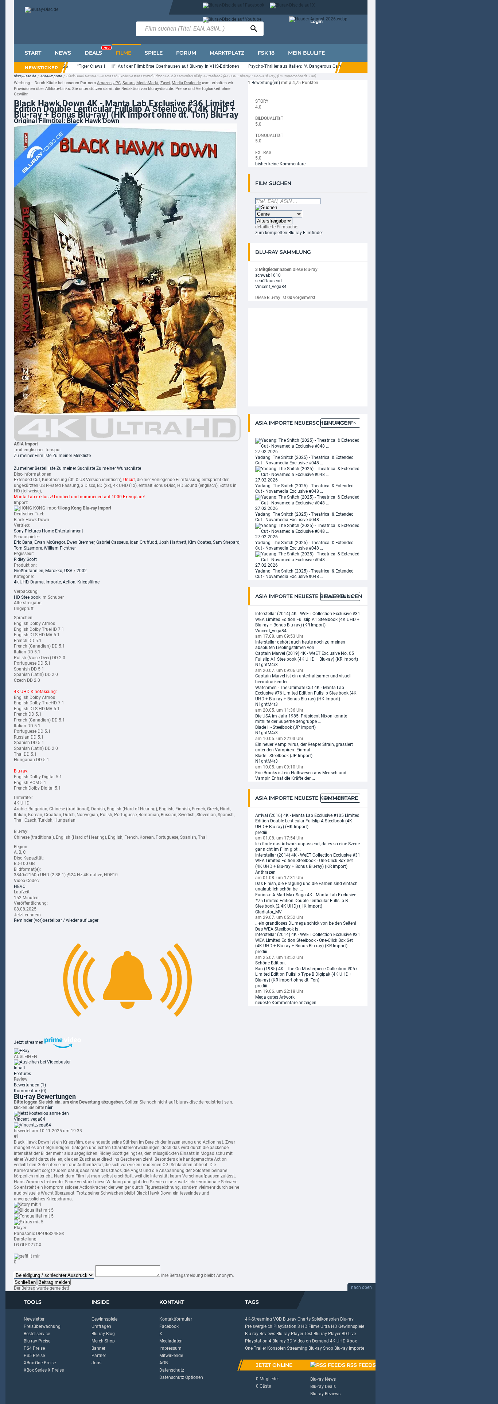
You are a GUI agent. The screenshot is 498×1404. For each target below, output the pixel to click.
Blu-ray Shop (320, 1348)
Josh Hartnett (172, 542)
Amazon (104, 82)
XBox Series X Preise (44, 1370)
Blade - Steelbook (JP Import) (283, 755)
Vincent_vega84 (29, 1119)
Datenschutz (171, 1370)
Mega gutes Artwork (275, 997)
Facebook (169, 1326)
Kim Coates (199, 542)
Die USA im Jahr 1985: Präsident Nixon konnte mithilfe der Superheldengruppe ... (301, 718)
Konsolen (276, 1348)
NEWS (63, 53)
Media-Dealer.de (186, 82)
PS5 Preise (34, 1355)
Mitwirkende (171, 1355)
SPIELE (154, 53)
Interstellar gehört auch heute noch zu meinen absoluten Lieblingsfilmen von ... (300, 645)
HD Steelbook (27, 597)
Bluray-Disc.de (25, 76)
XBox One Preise (40, 1362)
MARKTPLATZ (227, 53)
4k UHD (21, 582)
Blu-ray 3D (282, 1341)
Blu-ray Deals (323, 1386)
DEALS (97, 51)
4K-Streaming (258, 1319)
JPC (117, 82)
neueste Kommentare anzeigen (285, 1002)
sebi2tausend (268, 280)
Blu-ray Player (327, 1333)
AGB (163, 1362)
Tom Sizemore (28, 548)
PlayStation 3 (286, 1326)
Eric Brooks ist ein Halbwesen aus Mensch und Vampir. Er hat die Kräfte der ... (300, 775)
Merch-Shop (103, 1341)
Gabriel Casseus (112, 542)
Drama (37, 582)
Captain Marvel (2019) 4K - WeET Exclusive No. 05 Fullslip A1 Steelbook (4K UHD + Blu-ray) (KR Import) (306, 656)
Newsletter (34, 1319)
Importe (53, 582)
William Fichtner (60, 548)
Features (22, 1073)
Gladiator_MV (268, 912)
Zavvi (165, 82)
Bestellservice (37, 1333)
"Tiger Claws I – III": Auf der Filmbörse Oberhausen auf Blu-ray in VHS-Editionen (139, 66)
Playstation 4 (258, 1341)
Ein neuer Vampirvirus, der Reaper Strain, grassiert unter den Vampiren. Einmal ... (304, 747)
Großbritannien (28, 570)
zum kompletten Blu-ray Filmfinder (289, 232)
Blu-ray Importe (349, 1348)
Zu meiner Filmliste (32, 455)
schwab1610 (268, 275)
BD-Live (349, 1333)
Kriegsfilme (88, 582)
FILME (123, 53)
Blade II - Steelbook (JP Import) (285, 727)
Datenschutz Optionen (181, 1377)
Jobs (96, 1362)
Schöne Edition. (270, 963)
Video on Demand (311, 1341)
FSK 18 (266, 53)
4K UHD (338, 1341)
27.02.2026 (266, 451)
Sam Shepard (226, 542)
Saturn (128, 82)
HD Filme (310, 1326)
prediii (261, 832)
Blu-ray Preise (37, 1341)
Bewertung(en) (266, 82)
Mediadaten (171, 1341)
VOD (277, 1319)
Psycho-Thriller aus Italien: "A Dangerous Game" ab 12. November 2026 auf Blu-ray (313, 66)
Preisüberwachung (42, 1326)
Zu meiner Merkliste (71, 455)
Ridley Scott (25, 559)
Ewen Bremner (80, 542)
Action (69, 582)
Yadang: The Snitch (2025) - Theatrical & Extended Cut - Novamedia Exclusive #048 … (304, 460)
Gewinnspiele (104, 1319)
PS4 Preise (34, 1348)
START (33, 53)
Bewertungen (30, 1085)
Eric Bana (23, 542)
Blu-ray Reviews (260, 1333)
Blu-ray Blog (103, 1333)
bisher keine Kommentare (280, 163)
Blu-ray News (323, 1379)
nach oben (361, 1287)
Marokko (53, 570)
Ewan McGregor (49, 542)
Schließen (25, 1282)
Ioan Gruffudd (143, 542)
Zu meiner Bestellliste (34, 468)
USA (68, 570)
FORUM (186, 53)
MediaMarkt (147, 82)
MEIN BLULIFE (306, 53)
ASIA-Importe (51, 76)
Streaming (297, 1348)
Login (316, 21)
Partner (99, 1355)
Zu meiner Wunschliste (118, 468)
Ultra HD (328, 1326)
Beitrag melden (54, 1282)
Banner (98, 1348)
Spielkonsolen (325, 1319)
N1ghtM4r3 (266, 664)
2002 (82, 570)
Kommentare (30, 1090)
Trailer (260, 1348)
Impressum (170, 1348)
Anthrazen (265, 872)
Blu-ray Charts (297, 1319)
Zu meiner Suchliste (76, 468)
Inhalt (19, 1067)
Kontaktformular (175, 1319)
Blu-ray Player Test (294, 1333)
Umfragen (101, 1326)
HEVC (20, 886)
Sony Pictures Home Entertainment (48, 531)
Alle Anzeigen (340, 422)
